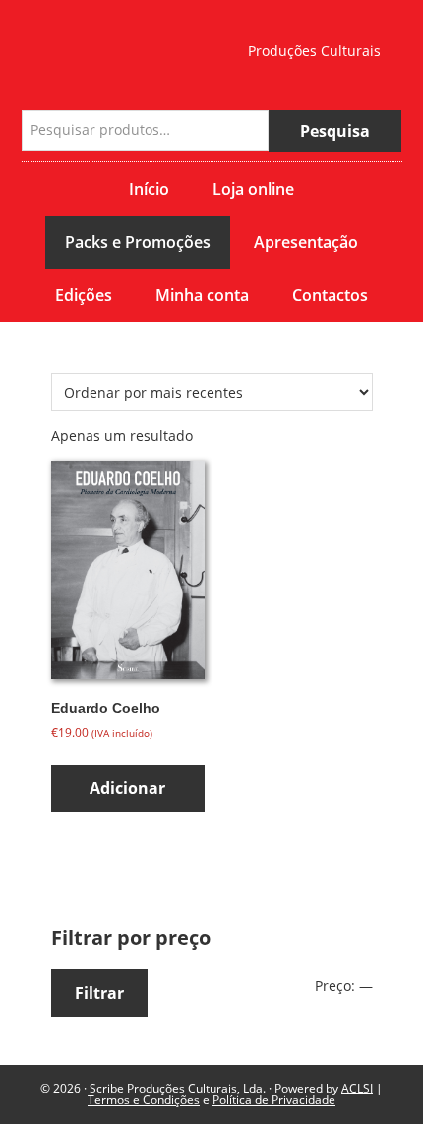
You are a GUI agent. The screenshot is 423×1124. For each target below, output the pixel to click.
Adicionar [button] (127, 788)
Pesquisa (335, 131)
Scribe (120, 45)
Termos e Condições (144, 1100)
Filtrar (99, 993)
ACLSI (357, 1088)
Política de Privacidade (273, 1100)
